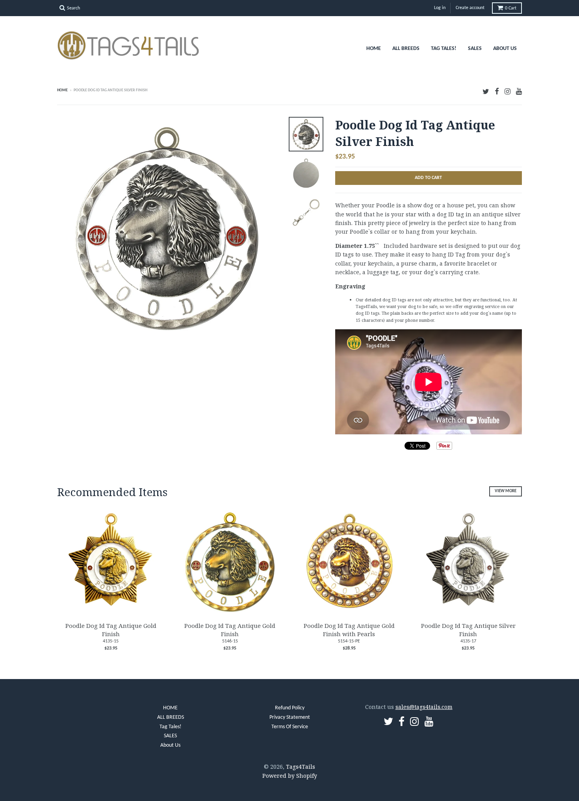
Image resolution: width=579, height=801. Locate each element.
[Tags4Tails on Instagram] (507, 91)
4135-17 (468, 641)
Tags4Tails (300, 766)
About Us (505, 49)
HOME (373, 49)
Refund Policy (289, 708)
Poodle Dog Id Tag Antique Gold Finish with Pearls (349, 630)
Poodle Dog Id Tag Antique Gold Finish (110, 630)
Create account (470, 8)
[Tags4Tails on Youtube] (519, 91)
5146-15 (230, 641)
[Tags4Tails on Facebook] (497, 91)
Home (62, 90)
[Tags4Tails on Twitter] (485, 91)
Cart (510, 8)
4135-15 (111, 641)
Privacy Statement (289, 717)
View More (505, 491)
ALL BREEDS (405, 49)
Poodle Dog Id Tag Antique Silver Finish (468, 630)
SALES (475, 49)
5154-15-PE (349, 641)
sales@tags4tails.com (424, 707)
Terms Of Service (289, 727)
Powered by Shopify (289, 775)
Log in (439, 8)
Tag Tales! (444, 49)
